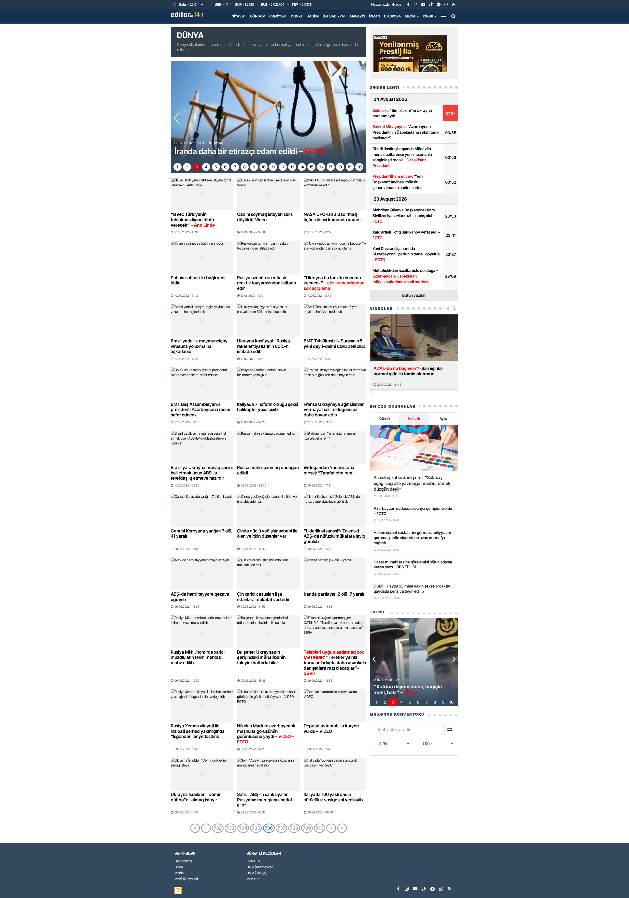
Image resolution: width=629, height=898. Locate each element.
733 (230, 828)
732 (218, 828)
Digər (428, 16)
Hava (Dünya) (256, 873)
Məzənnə (253, 879)
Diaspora (392, 16)
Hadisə (313, 16)
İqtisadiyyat (334, 16)
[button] (360, 118)
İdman (374, 16)
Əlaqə (396, 4)
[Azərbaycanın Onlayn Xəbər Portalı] (188, 14)
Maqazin (357, 16)
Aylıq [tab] (443, 418)
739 (307, 828)
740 (319, 828)
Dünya (297, 16)
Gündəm (257, 16)
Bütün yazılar (414, 295)
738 (294, 828)
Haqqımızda (380, 4)
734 (243, 828)
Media (410, 16)
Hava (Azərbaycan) (260, 867)
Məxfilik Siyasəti (186, 879)
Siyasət (239, 16)
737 (281, 828)
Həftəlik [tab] (414, 418)
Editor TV (253, 861)
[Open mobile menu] (443, 16)
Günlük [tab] (384, 418)
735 (256, 828)
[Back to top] (615, 884)
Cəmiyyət (278, 16)
